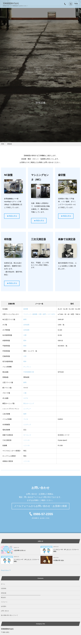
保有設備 (3, 593)
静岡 (24, 319)
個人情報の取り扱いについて (9, 615)
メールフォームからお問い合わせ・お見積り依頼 (40, 506)
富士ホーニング (28, 403)
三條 (24, 393)
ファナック (27, 314)
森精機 (25, 309)
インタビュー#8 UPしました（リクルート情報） (66, 550)
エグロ (25, 398)
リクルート (4, 602)
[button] (11, 216)
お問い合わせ (5, 611)
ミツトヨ (26, 440)
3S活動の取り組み (58, 560)
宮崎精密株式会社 (11, 3)
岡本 (24, 340)
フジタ (25, 419)
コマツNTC (51, 314)
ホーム (3, 584)
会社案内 (3, 606)
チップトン (27, 367)
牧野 (44, 314)
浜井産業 (26, 325)
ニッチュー (27, 409)
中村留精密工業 (28, 372)
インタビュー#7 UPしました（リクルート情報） (26, 560)
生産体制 (3, 588)
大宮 (24, 356)
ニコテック (27, 424)
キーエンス (27, 435)
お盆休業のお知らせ (20, 550)
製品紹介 (3, 597)
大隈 (39, 314)
